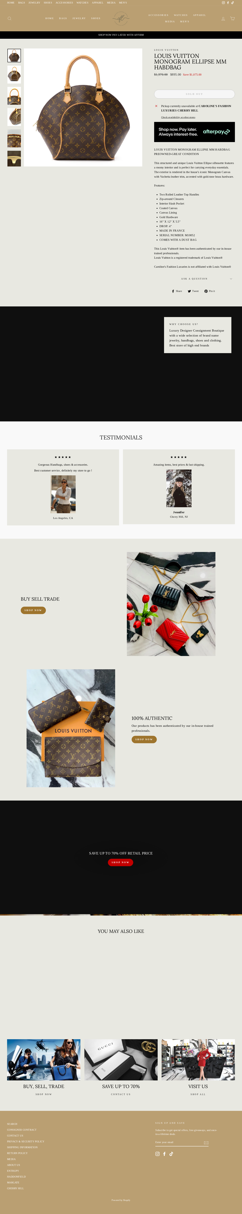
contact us (121, 1094)
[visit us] (198, 1059)
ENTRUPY (13, 1171)
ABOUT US (13, 1165)
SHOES (48, 2)
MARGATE (13, 1182)
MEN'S (123, 2)
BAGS (21, 2)
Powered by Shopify (121, 1200)
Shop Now (144, 739)
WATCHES (82, 2)
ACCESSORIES (64, 2)
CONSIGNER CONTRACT (21, 1130)
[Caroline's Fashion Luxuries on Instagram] (157, 1154)
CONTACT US (15, 1135)
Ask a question (194, 279)
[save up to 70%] (121, 1059)
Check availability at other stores (178, 117)
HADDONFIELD (16, 1176)
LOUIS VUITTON (166, 50)
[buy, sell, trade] (43, 1059)
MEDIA (111, 2)
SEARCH (12, 1124)
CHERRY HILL (15, 1188)
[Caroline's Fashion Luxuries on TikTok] (171, 1154)
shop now (33, 610)
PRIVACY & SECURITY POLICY (25, 1141)
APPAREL (97, 2)
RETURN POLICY (17, 1153)
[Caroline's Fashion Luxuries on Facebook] (164, 1154)
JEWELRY (34, 2)
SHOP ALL (198, 1094)
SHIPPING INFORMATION (22, 1147)
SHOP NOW (120, 862)
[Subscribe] (206, 1142)
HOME (11, 2)
